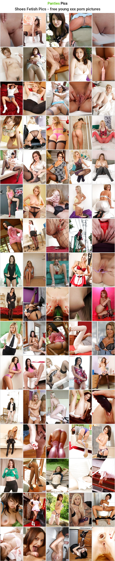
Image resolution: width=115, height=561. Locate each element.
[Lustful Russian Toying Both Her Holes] (57, 304)
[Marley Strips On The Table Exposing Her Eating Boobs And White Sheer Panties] (57, 407)
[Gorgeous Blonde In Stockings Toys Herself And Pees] (80, 510)
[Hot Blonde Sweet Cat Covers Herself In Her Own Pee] (11, 201)
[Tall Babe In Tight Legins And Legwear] (11, 475)
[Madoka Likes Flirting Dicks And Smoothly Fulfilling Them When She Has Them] (80, 235)
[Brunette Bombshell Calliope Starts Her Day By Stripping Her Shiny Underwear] (11, 372)
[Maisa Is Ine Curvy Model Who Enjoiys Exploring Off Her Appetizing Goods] (80, 64)
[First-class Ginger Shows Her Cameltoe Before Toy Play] (11, 30)
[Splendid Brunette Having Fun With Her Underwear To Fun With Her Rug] (80, 407)
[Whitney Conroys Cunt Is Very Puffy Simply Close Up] (80, 98)
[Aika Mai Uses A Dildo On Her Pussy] (11, 270)
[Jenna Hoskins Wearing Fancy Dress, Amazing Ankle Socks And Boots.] (34, 510)
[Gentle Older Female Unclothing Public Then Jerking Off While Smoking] (57, 475)
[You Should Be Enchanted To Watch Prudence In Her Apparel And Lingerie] (80, 270)
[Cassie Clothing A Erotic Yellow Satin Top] (80, 201)
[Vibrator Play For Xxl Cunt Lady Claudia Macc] (103, 338)
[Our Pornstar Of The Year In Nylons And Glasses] (34, 235)
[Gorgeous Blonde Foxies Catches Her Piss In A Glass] (80, 338)
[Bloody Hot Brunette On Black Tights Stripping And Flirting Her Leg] (103, 510)
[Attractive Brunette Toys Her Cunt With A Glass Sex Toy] (103, 270)
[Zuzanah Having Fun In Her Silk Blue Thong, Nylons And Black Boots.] (57, 98)
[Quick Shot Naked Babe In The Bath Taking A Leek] (80, 133)
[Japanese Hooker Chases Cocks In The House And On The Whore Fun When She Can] (34, 475)
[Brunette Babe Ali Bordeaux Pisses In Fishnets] (57, 235)
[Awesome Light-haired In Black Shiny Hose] (11, 441)
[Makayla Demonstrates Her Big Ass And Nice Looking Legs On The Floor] (57, 441)
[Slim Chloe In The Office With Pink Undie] (57, 133)
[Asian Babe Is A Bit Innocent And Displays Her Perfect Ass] (34, 64)
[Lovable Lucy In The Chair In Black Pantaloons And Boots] (34, 98)
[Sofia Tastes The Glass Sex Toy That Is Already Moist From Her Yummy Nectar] (103, 544)
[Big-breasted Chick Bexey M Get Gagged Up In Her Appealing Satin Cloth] (80, 544)
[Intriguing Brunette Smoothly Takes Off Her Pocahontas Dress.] (57, 510)
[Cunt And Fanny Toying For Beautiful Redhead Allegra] (103, 30)
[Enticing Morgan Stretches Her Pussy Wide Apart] (103, 235)
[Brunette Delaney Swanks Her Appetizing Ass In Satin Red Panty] (80, 372)
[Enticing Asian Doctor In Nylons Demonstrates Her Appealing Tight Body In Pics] (11, 544)
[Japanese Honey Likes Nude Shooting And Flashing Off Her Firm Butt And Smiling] (11, 64)
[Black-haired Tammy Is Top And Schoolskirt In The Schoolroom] (103, 441)
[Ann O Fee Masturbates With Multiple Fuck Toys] (80, 304)
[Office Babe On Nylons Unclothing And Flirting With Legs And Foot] (34, 133)
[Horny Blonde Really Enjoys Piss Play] (57, 372)
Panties (57, 3)
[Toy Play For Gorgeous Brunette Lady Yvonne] (103, 64)
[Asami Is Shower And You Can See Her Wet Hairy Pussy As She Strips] (11, 133)
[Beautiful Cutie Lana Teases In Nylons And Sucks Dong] (34, 544)
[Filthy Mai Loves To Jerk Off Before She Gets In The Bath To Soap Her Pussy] (57, 544)
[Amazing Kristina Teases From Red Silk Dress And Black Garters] (11, 304)
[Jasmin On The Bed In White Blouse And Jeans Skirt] (11, 98)
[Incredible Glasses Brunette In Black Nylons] (34, 167)
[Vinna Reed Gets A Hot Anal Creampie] (103, 98)
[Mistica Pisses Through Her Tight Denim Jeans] (34, 372)
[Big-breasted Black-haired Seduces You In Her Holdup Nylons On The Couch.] (11, 167)
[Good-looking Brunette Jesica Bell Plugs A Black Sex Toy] (103, 407)
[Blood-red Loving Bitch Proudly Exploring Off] (103, 304)
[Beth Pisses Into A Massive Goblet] (34, 30)
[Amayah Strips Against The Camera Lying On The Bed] (103, 201)
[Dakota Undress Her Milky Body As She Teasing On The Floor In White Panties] (34, 407)
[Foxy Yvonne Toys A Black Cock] (103, 133)
